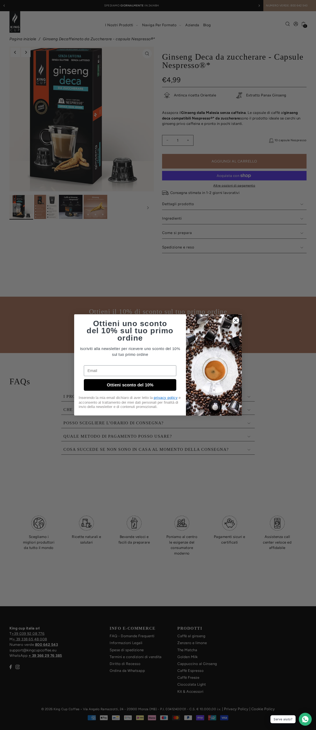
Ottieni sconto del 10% (130, 385)
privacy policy (166, 398)
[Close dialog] (235, 320)
